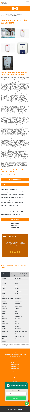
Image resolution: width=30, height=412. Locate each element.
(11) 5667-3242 (9, 174)
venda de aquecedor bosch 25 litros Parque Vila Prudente (13, 211)
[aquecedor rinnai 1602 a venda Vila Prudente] (22, 33)
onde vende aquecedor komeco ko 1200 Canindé (12, 192)
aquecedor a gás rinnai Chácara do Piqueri (10, 214)
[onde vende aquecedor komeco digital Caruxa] (8, 63)
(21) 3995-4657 (15, 227)
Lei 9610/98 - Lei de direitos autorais (8, 346)
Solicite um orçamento (15, 179)
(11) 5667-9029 (15, 225)
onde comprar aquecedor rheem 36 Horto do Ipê (11, 205)
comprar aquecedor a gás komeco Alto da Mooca (12, 197)
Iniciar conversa (16, 398)
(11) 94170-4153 (15, 362)
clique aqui (16, 174)
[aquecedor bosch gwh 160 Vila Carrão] (8, 33)
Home (15, 377)
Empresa (15, 381)
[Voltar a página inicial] (4, 3)
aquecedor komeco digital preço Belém (9, 189)
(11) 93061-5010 (15, 359)
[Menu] (27, 3)
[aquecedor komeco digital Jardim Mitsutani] (22, 48)
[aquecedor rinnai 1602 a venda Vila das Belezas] (8, 48)
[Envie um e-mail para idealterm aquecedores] (16, 8)
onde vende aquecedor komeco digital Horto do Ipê (12, 202)
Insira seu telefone (16, 390)
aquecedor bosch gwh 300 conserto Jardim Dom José (13, 200)
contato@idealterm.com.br (15, 371)
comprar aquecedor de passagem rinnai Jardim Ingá (12, 194)
